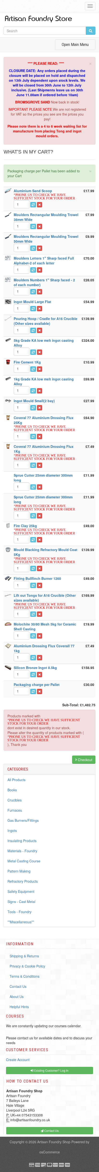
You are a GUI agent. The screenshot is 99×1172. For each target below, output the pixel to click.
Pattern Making (19, 871)
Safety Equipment (20, 891)
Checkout (84, 759)
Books (12, 789)
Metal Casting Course (23, 861)
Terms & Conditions (24, 976)
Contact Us (18, 986)
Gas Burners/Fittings (23, 820)
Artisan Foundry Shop (53, 1141)
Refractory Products (22, 881)
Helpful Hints (19, 1006)
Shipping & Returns (24, 956)
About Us (17, 996)
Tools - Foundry (19, 911)
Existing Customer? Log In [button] (50, 1070)
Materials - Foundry (22, 850)
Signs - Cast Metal (21, 901)
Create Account (18, 1059)
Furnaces (14, 810)
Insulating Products (22, 840)
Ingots (12, 830)
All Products (16, 779)
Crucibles (14, 800)
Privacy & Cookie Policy (27, 966)
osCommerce (49, 1152)
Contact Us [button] (51, 1130)
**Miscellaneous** (20, 921)
